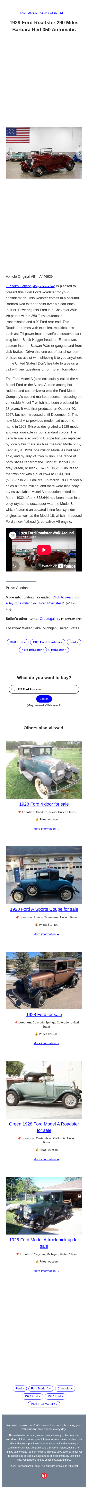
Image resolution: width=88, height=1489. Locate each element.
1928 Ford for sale (44, 1014)
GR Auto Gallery (18, 286)
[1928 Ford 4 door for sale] (44, 797)
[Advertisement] (44, 80)
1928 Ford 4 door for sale (44, 804)
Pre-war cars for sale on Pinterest (59, 1466)
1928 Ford (16, 642)
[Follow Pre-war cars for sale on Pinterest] (44, 1477)
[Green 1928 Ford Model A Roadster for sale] (44, 1117)
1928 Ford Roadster (46, 642)
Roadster (57, 649)
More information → (46, 828)
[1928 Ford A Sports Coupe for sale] (44, 903)
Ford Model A (39, 1388)
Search (44, 698)
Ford (73, 642)
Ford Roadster (32, 649)
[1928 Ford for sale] (44, 1008)
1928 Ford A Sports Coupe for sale (44, 909)
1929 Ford (31, 1396)
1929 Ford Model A (42, 1404)
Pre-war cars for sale (44, 13)
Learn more (63, 1459)
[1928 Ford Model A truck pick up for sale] (44, 1233)
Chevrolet (64, 1388)
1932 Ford (54, 1396)
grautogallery (50, 619)
